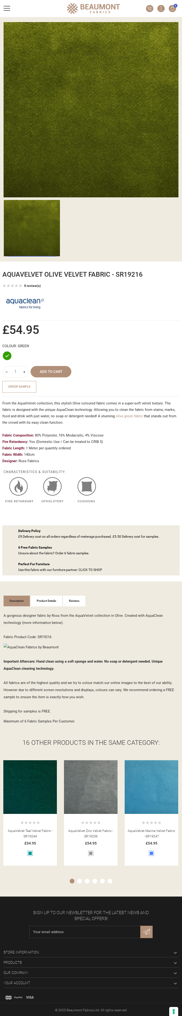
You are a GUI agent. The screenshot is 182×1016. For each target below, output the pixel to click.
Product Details (46, 601)
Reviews (74, 601)
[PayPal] (18, 997)
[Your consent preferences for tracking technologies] (173, 1011)
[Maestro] (9, 997)
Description (16, 601)
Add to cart (51, 372)
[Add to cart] (24, 765)
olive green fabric (129, 416)
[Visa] (30, 997)
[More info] (36, 765)
